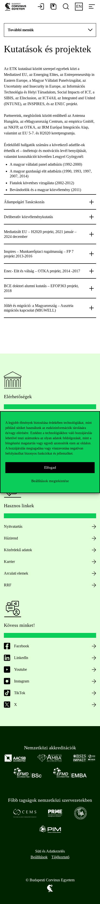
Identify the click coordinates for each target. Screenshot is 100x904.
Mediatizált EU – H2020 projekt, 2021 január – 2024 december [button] (40, 234)
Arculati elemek (16, 573)
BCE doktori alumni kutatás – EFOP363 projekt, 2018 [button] (41, 288)
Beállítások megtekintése (50, 481)
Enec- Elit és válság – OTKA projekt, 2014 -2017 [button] (42, 271)
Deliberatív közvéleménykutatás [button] (28, 217)
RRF (7, 585)
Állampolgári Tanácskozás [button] (24, 202)
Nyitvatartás (13, 526)
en (79, 6)
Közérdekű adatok (18, 550)
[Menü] (91, 6)
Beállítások (39, 857)
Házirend (11, 538)
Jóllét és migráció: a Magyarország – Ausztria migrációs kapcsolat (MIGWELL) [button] (38, 308)
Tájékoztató (60, 857)
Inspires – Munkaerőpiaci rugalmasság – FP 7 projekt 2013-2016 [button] (39, 253)
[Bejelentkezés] (40, 6)
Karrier (9, 561)
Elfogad (50, 467)
